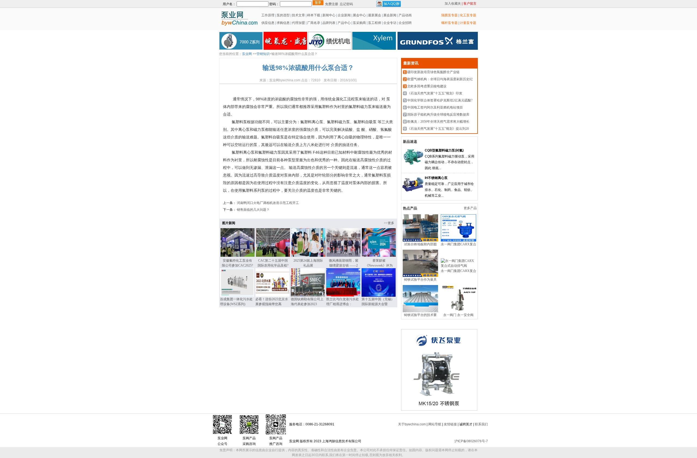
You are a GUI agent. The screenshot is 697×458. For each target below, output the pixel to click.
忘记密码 (346, 4)
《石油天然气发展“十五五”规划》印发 (434, 93)
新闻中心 (329, 15)
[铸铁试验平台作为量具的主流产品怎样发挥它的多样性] (420, 276)
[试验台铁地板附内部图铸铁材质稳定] (420, 240)
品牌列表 (329, 23)
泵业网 (247, 54)
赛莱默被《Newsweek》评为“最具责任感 (379, 265)
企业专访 (389, 23)
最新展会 (374, 15)
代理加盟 (298, 23)
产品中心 (344, 23)
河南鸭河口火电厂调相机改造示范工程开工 (267, 203)
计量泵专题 (468, 23)
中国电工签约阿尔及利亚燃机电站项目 (435, 107)
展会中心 (359, 15)
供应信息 (267, 23)
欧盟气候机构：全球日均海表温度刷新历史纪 (440, 79)
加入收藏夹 (453, 3)
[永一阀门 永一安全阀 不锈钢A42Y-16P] (458, 311)
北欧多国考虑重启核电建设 (427, 86)
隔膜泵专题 (449, 15)
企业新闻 (344, 15)
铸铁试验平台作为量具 (420, 279)
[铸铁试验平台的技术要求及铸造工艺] (420, 311)
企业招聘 (405, 23)
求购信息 (283, 23)
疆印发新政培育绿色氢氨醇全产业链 (433, 72)
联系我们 (481, 424)
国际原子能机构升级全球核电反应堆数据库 (438, 114)
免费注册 (331, 4)
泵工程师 (374, 23)
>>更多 (389, 223)
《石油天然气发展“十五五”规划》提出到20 (438, 129)
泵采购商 (359, 23)
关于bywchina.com (412, 424)
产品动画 (405, 15)
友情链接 (450, 424)
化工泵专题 (468, 15)
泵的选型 (284, 15)
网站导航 (434, 424)
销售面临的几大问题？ (253, 210)
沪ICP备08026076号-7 (471, 441)
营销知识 (263, 54)
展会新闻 (389, 15)
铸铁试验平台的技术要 (420, 315)
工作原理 (267, 15)
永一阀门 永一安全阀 (458, 315)
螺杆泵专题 (449, 23)
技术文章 (298, 15)
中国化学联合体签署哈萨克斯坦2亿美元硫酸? (439, 100)
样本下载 (313, 15)
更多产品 (471, 208)
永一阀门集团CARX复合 (458, 244)
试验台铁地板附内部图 (420, 244)
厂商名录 (314, 23)
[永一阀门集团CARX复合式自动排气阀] (458, 240)
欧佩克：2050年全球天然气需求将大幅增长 (438, 121)
